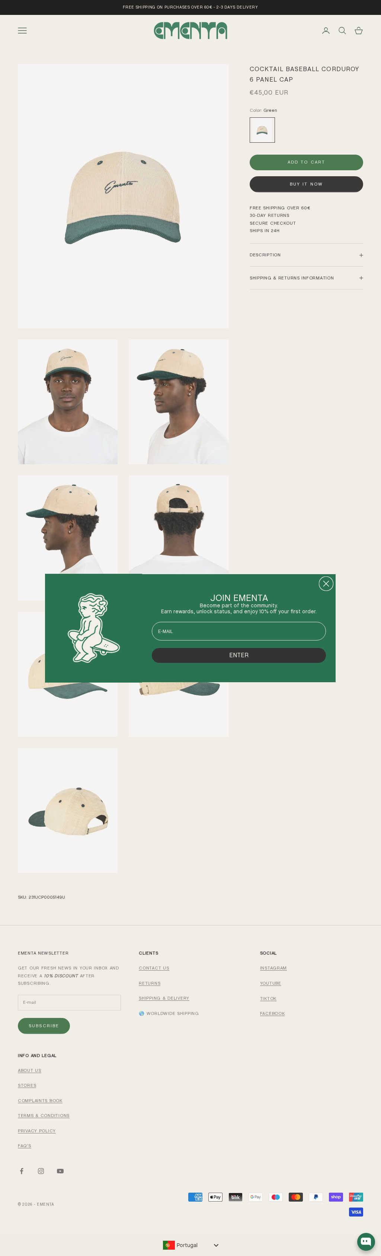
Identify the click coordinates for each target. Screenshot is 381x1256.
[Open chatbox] (366, 1242)
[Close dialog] (326, 583)
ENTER (239, 655)
